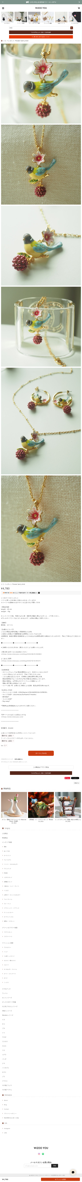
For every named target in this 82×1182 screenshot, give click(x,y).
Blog (5, 1104)
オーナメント (7, 855)
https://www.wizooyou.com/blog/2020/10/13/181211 (22, 661)
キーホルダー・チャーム (10, 969)
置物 (5, 846)
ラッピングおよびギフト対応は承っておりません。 (18, 738)
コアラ (4, 1054)
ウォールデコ (7, 860)
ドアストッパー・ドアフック (11, 908)
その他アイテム (7, 1090)
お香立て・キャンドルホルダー (12, 895)
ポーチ (5, 978)
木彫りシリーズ (7, 1011)
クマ (3, 1063)
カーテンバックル (8, 917)
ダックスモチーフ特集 (9, 1002)
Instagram (7, 1128)
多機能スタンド (8, 881)
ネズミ (4, 1072)
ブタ (3, 1028)
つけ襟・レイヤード (9, 956)
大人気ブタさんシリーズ (9, 1006)
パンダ (4, 1059)
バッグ (5, 952)
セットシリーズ (7, 997)
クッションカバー (8, 912)
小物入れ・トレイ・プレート (11, 886)
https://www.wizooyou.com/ (13, 717)
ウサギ (4, 1037)
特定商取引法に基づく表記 (11, 1118)
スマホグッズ (6, 989)
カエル (4, 1046)
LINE (5, 1133)
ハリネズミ (5, 1068)
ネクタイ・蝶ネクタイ (10, 960)
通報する (76, 783)
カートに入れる (41, 753)
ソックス (6, 982)
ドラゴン (5, 1081)
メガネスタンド (8, 877)
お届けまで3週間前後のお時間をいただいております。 (19, 733)
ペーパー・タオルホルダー (11, 864)
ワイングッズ (7, 868)
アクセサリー (7, 947)
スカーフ (6, 965)
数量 (2, 745)
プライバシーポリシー (10, 1113)
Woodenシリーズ (7, 1015)
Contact (6, 1109)
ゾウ (3, 1076)
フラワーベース (8, 936)
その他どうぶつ (7, 1085)
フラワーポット (8, 932)
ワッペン (5, 993)
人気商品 (5, 833)
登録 (54, 1166)
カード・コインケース (10, 973)
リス (3, 1050)
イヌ (3, 1019)
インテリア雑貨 (7, 842)
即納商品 (5, 838)
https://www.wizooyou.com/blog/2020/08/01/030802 (22, 654)
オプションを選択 (60, 1179)
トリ (3, 1033)
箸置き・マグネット (9, 921)
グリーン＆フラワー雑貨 (9, 927)
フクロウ (5, 1041)
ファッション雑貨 (7, 943)
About (6, 1100)
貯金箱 (5, 873)
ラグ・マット (7, 903)
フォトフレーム (8, 899)
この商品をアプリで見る (41, 767)
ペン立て (6, 890)
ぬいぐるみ (7, 851)
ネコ (3, 1024)
